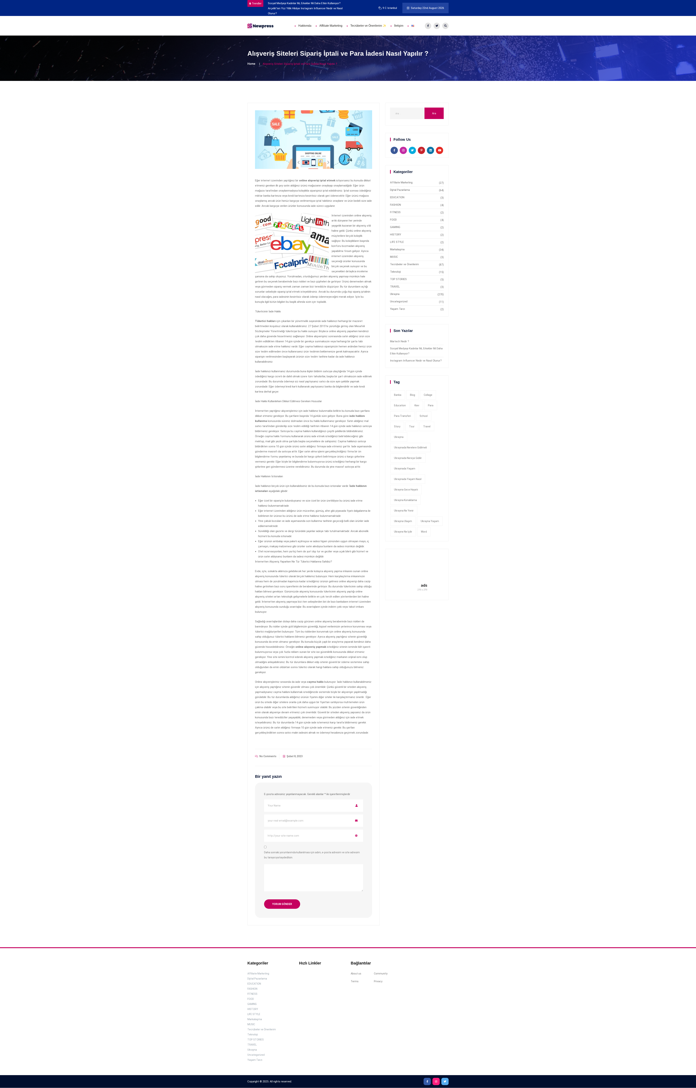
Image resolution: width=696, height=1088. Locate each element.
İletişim (398, 25)
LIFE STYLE (397, 242)
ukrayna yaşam (430, 521)
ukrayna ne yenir (404, 510)
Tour (412, 426)
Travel (426, 426)
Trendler (257, 3)
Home (251, 63)
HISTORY (395, 234)
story (397, 426)
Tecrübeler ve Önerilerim (404, 264)
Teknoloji (395, 271)
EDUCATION (397, 197)
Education (400, 405)
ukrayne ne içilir (403, 531)
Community (381, 973)
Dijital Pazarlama (400, 190)
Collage (428, 394)
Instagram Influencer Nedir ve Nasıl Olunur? (416, 360)
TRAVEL (395, 286)
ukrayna (398, 437)
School (424, 415)
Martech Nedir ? (399, 341)
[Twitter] (437, 26)
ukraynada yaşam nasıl (407, 479)
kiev (417, 405)
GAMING (395, 227)
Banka (397, 394)
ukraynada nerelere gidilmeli (410, 447)
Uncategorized (398, 301)
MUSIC (394, 256)
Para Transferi (402, 415)
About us (356, 973)
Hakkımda (304, 25)
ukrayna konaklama (405, 500)
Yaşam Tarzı (397, 309)
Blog (412, 394)
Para (430, 405)
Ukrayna (394, 294)
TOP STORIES (398, 279)
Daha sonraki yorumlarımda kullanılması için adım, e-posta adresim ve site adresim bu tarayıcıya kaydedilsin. (312, 855)
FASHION (395, 204)
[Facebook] (428, 26)
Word (424, 531)
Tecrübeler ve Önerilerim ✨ (368, 25)
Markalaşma (397, 249)
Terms (355, 981)
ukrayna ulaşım (403, 521)
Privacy (378, 981)
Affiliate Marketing (330, 25)
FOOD (393, 219)
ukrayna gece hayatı (406, 489)
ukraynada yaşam (404, 468)
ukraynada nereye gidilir (408, 458)
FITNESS (395, 212)
